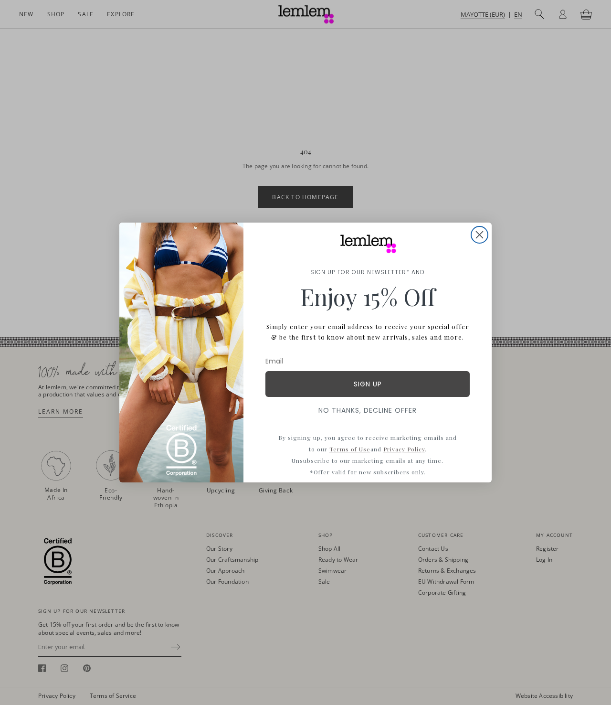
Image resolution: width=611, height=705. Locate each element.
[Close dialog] (479, 234)
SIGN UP (368, 384)
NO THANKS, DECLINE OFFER (367, 410)
